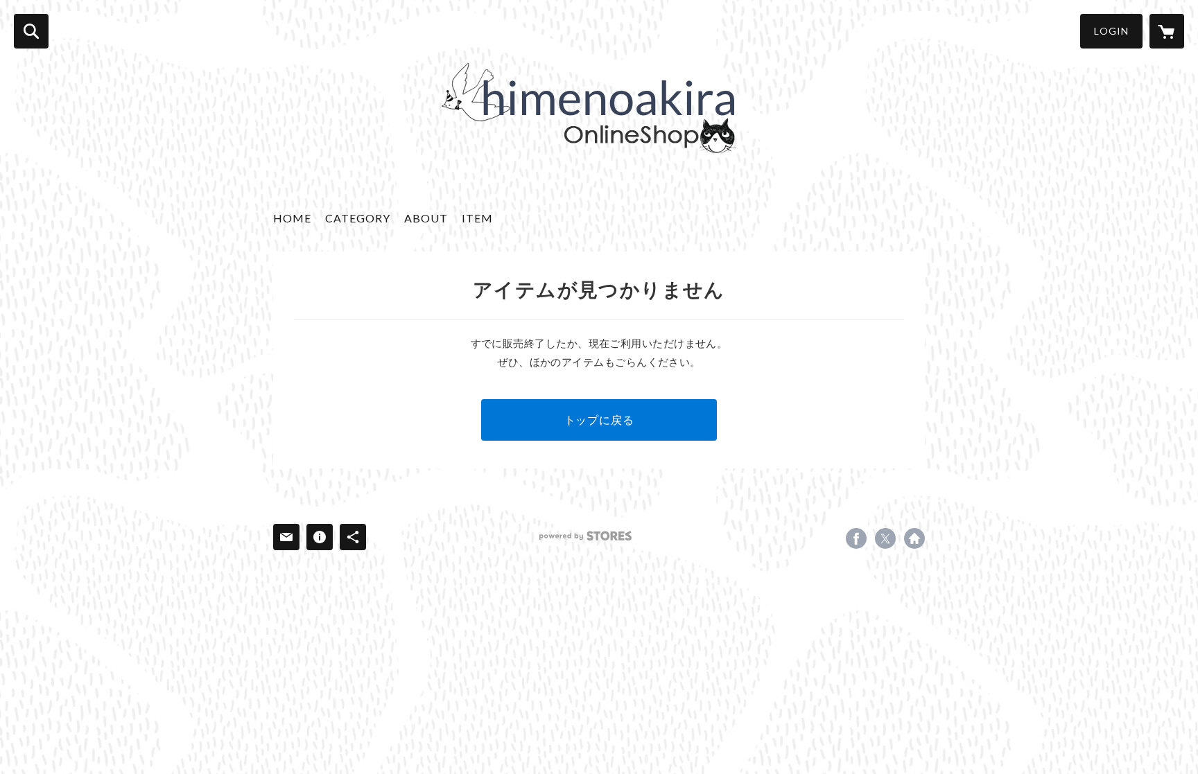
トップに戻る (599, 419)
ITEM (477, 218)
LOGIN (1111, 31)
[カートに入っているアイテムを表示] (1166, 31)
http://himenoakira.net (914, 538)
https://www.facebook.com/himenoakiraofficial (856, 538)
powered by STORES (585, 536)
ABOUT (426, 218)
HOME (292, 218)
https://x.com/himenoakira (885, 538)
